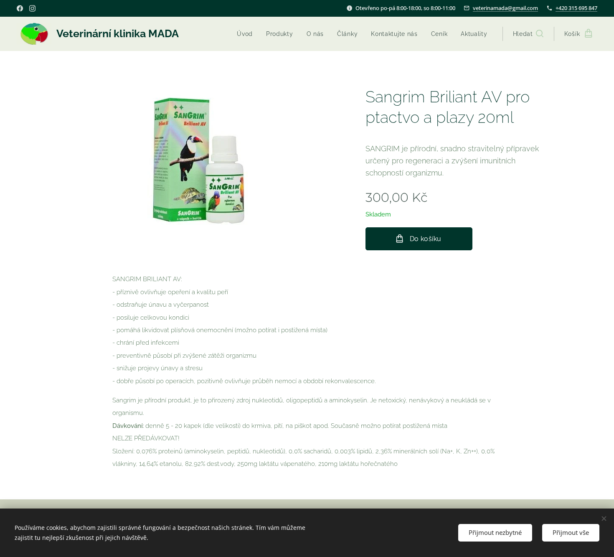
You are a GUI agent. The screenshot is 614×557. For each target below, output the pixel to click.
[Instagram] (32, 8)
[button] (528, 33)
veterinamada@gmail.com (505, 8)
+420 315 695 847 (576, 8)
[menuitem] (247, 33)
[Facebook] (20, 8)
